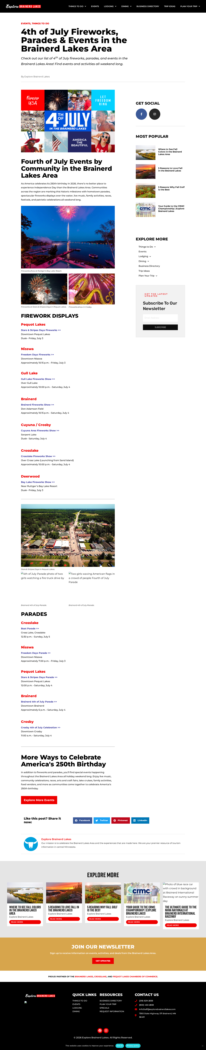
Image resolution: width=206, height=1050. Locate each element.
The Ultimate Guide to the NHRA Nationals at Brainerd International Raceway (181, 912)
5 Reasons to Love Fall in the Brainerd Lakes (170, 169)
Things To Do (40, 23)
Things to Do (76, 6)
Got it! (120, 1046)
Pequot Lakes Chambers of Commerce (135, 976)
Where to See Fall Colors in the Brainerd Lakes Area (170, 152)
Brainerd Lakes (84, 976)
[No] (202, 1045)
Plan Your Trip (188, 6)
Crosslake (100, 976)
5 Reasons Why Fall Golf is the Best (171, 188)
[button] (82, 820)
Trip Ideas (169, 6)
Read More (17, 922)
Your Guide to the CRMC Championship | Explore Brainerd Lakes (171, 208)
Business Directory (147, 6)
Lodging (109, 6)
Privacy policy (133, 1046)
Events (95, 6)
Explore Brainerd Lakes (21, 916)
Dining (125, 6)
